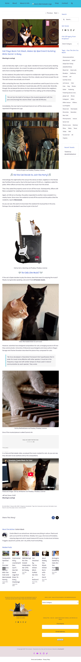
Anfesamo (22, 491)
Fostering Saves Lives (69, 92)
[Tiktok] (74, 30)
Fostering (71, 89)
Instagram (66, 99)
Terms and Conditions (36, 659)
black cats (73, 70)
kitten (72, 99)
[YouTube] (65, 30)
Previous (50, 13)
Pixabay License (41, 428)
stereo (16, 507)
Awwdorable (28, 506)
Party (10, 507)
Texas (75, 128)
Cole (36, 506)
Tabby (70, 128)
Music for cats (5, 507)
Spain (13, 507)
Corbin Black (6, 506)
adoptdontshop (67, 67)
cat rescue (66, 83)
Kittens (75, 102)
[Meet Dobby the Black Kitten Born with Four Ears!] (45, 553)
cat (70, 76)
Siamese (75, 125)
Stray (64, 128)
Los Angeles (66, 105)
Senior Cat (66, 122)
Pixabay (31, 491)
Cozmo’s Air (6, 451)
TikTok (64, 131)
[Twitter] (68, 30)
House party (40, 506)
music (55, 506)
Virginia (65, 138)
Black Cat (65, 70)
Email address (60, 631)
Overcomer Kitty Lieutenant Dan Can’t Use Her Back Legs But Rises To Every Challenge (16, 570)
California (73, 73)
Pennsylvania (67, 118)
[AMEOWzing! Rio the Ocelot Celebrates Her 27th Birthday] (25, 553)
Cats (72, 83)
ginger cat (66, 96)
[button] (72, 3)
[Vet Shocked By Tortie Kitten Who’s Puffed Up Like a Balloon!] (35, 553)
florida (74, 86)
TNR (69, 131)
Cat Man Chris (67, 80)
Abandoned (66, 60)
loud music (45, 506)
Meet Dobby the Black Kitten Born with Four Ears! (44, 568)
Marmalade (51, 506)
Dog (68, 86)
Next (55, 13)
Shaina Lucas (67, 125)
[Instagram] (71, 30)
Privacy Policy (46, 659)
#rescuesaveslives (68, 57)
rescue (75, 118)
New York (65, 115)
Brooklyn (65, 73)
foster (64, 89)
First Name (60, 624)
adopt (73, 60)
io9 (2, 451)
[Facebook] (62, 30)
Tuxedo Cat (66, 135)
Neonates (73, 112)
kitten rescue (66, 102)
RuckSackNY (61, 649)
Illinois (73, 96)
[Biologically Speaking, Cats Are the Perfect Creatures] (55, 553)
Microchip (66, 112)
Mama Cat (66, 109)
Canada (65, 76)
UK (72, 135)
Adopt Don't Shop (68, 63)
